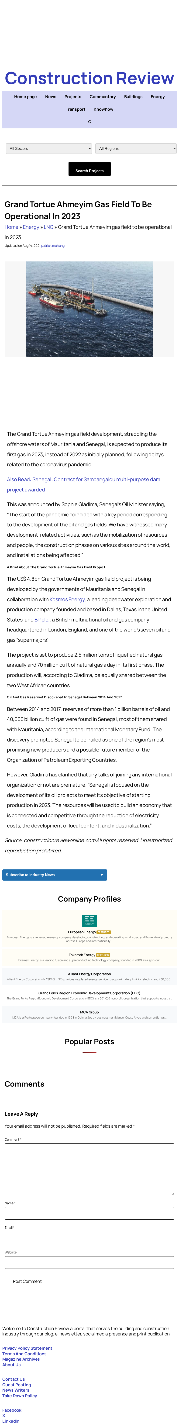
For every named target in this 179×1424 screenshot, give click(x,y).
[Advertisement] (89, 32)
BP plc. (42, 619)
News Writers (15, 1390)
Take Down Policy (19, 1395)
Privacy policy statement (27, 1348)
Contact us (13, 1379)
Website (11, 1252)
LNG (48, 226)
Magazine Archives (21, 1359)
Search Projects (90, 171)
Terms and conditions (24, 1353)
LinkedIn (10, 1421)
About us (11, 1364)
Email (9, 1227)
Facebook (11, 1410)
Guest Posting (16, 1384)
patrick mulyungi (53, 245)
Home (11, 226)
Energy (31, 226)
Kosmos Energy (67, 599)
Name (10, 1203)
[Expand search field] (89, 121)
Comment (13, 1139)
